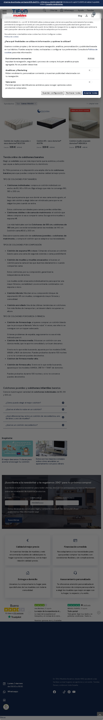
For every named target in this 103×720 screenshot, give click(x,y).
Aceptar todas (90, 93)
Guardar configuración (52, 93)
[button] (5, 13)
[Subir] (100, 715)
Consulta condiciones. (54, 4)
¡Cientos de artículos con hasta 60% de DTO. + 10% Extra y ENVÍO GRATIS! (33, 2)
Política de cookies (11, 37)
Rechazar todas (73, 93)
